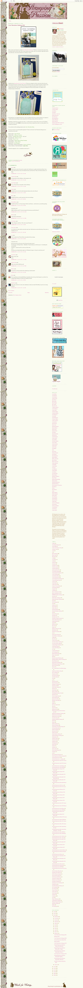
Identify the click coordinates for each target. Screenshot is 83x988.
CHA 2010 (54, 562)
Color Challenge (55, 574)
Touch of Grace (55, 890)
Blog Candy (54, 555)
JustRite (53, 637)
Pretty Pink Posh (55, 697)
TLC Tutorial (54, 888)
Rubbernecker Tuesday (56, 714)
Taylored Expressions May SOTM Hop (59, 833)
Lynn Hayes (54, 471)
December (56, 916)
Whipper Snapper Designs (56, 901)
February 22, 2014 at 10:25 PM (18, 265)
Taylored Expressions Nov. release (58, 837)
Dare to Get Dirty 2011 (56, 593)
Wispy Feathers (57, 941)
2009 (55, 973)
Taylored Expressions (56, 757)
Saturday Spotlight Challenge (57, 719)
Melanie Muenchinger (56, 479)
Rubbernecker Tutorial (56, 716)
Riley (53, 706)
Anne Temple (13, 182)
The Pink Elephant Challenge (57, 885)
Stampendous (54, 736)
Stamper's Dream (55, 738)
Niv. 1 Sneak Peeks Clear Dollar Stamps (59, 668)
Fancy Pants (54, 606)
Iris (52, 633)
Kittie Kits (54, 638)
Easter (53, 600)
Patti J (12, 167)
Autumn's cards (55, 549)
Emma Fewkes (54, 430)
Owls (53, 678)
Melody (12, 214)
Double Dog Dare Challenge (57, 599)
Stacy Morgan (54, 496)
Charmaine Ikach (55, 108)
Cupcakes (54, 588)
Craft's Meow (54, 583)
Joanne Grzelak (55, 444)
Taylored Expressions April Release (58, 765)
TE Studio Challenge (56, 881)
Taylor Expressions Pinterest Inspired (58, 756)
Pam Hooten (54, 486)
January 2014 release (56, 634)
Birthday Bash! (57, 936)
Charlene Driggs (55, 411)
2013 (55, 966)
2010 (55, 971)
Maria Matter (54, 474)
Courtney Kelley (55, 109)
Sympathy (54, 751)
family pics (54, 605)
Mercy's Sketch (55, 655)
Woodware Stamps (55, 903)
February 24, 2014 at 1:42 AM (18, 287)
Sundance (54, 747)
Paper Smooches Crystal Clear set (20, 83)
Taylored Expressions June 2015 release (59, 803)
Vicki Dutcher (54, 507)
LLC (53, 649)
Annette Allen (13, 176)
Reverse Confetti (55, 704)
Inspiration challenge (56, 631)
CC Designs (54, 559)
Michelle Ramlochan (56, 482)
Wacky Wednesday (55, 899)
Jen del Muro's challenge (56, 635)
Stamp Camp (54, 732)
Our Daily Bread (55, 676)
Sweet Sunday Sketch (56, 750)
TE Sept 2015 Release (56, 878)
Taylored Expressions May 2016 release (59, 823)
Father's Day (54, 608)
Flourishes (54, 615)
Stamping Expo (55, 742)
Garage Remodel (55, 621)
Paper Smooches (55, 682)
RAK (53, 701)
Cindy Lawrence (55, 420)
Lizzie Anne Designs (55, 647)
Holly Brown (54, 435)
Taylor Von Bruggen (55, 502)
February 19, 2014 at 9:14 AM (18, 186)
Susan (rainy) (13, 227)
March (56, 931)
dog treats (54, 596)
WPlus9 (53, 904)
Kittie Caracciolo (55, 461)
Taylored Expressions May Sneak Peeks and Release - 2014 (59, 830)
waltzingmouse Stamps (56, 900)
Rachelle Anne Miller (56, 700)
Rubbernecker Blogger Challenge (58, 713)
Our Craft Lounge (55, 675)
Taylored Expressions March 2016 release (59, 816)
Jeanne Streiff (54, 438)
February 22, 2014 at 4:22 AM (18, 251)
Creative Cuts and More (56, 586)
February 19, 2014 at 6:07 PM (18, 205)
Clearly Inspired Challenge (57, 572)
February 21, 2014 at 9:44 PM (18, 238)
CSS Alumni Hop (55, 587)
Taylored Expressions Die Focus (57, 785)
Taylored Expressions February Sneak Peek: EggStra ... (59, 956)
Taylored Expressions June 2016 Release (59, 805)
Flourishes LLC (55, 616)
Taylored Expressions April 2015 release (59, 760)
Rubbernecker (54, 709)
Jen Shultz (54, 112)
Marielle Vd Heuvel (55, 476)
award (53, 550)
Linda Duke (54, 464)
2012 (55, 968)
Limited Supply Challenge (57, 644)
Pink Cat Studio (55, 691)
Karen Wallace (54, 457)
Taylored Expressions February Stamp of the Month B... (59, 945)
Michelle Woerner (55, 483)
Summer (53, 745)
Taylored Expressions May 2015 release (59, 821)
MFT (53, 656)
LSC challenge (54, 652)
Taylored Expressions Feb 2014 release (59, 786)
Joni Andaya (13, 221)
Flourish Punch (55, 613)
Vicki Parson (54, 508)
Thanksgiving (54, 884)
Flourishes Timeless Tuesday (57, 618)
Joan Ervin (61, 28)
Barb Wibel (54, 399)
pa (52, 679)
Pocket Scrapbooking (56, 696)
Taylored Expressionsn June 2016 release (59, 868)
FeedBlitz (58, 71)
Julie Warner (54, 454)
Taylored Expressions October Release (59, 850)
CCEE (53, 561)
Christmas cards (55, 566)
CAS (53, 558)
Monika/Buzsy (14, 202)
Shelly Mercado (55, 121)
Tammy (12, 189)
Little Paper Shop (55, 646)
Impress (53, 627)
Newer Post (10, 292)
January (56, 964)
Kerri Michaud (54, 116)
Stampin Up (54, 741)
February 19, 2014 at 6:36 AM (18, 173)
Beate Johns (54, 401)
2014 (55, 915)
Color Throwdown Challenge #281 (60, 934)
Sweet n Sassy (54, 748)
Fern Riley (54, 432)
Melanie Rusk (54, 480)
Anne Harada (54, 395)
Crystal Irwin (54, 422)
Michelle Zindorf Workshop (57, 658)
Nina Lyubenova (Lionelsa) (57, 485)
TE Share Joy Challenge (56, 879)
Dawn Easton (54, 423)
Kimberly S (13, 283)
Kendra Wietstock (55, 115)
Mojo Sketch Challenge (56, 662)
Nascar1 (53, 666)
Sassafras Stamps (55, 717)
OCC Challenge (55, 672)
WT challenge (54, 906)
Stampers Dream (55, 739)
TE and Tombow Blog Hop (57, 871)
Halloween (54, 624)
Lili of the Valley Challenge (57, 641)
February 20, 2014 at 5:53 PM (18, 224)
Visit (54, 283)
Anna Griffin (54, 546)
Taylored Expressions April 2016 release (59, 763)
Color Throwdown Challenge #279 (60, 943)
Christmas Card (55, 565)
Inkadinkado (54, 630)
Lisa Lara (53, 467)
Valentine (54, 894)
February (56, 933)
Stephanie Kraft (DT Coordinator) (58, 122)
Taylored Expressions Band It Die (60, 939)
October (56, 920)
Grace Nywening (55, 433)
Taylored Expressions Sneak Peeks (58, 865)
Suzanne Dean (54, 499)
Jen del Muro (54, 439)
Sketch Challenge (55, 725)
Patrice (53, 488)
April (56, 930)
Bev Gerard (54, 404)
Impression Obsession (56, 628)
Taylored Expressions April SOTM (58, 767)
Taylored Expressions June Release (58, 808)
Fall (53, 603)
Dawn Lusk (54, 424)
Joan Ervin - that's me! (56, 113)
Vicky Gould (54, 510)
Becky (12, 195)
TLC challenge (54, 887)
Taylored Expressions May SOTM (58, 832)
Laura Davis (13, 254)
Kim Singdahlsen (55, 118)
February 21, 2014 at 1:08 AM (18, 232)
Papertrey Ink (54, 685)
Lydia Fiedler (54, 470)
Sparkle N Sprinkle (55, 729)
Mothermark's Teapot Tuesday (57, 663)
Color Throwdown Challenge (28, 49)
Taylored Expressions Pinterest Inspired (59, 851)
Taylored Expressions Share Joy (57, 863)
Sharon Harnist (54, 492)
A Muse (53, 543)
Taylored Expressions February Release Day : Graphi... (59, 948)
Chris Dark (54, 416)
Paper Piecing (54, 681)
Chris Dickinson (55, 417)
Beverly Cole (54, 405)
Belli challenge (55, 553)
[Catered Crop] (59, 300)
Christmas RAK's (55, 568)
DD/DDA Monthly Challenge (57, 594)
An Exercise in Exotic (56, 231)
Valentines (54, 896)
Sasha (53, 491)
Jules (53, 449)
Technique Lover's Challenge (57, 882)
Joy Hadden (54, 448)
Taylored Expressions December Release (59, 782)
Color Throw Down (55, 575)
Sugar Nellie (54, 744)
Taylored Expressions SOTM (57, 866)
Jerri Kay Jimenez (55, 441)
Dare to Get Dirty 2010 (56, 591)
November (56, 918)
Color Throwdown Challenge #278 (60, 953)
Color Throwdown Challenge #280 (16, 25)
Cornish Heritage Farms (56, 580)
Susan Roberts (54, 498)
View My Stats (54, 388)
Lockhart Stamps (55, 650)
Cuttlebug (54, 590)
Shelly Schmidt (55, 494)
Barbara (12, 268)
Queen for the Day (55, 698)
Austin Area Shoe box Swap (57, 547)
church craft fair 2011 (56, 569)
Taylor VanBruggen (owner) (57, 124)
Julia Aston (54, 451)
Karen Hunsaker (55, 455)
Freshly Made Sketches (56, 619)
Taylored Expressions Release (57, 854)
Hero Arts (54, 625)
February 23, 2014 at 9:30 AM (18, 272)
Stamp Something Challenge (57, 735)
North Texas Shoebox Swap (57, 671)
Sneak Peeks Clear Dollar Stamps (58, 726)
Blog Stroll (54, 556)
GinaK (53, 622)
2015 (55, 913)
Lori (12, 235)
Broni (12, 275)
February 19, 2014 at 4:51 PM (18, 192)
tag (52, 753)
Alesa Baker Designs (55, 544)
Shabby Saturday (55, 723)
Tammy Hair (54, 501)
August (56, 923)
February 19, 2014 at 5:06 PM (18, 199)
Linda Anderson (55, 463)
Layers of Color (55, 640)
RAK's (53, 703)
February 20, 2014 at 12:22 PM (18, 218)
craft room (54, 581)
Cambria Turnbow (55, 407)
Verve (53, 897)
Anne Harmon (54, 397)
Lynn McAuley (55, 473)
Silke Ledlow (54, 495)
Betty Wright (54, 402)
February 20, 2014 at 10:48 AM (18, 211)
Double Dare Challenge (56, 597)
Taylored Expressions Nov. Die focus (58, 836)
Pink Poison (54, 694)
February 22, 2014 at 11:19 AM (18, 259)
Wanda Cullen (13, 262)
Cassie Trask (54, 410)
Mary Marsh (54, 477)
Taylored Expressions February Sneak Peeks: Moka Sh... (59, 959)
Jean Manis (54, 111)
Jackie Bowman (55, 436)
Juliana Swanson (55, 452)
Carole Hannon (55, 408)
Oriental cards (54, 674)
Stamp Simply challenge (56, 734)
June (55, 926)
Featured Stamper (55, 609)
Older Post (47, 292)
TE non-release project (56, 875)
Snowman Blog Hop (55, 728)
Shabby (53, 722)
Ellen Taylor (54, 429)
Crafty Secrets (54, 584)
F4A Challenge (55, 602)
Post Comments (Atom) (17, 295)
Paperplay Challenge (56, 684)
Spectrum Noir (54, 731)
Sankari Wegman (55, 119)
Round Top (54, 707)
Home (10, 21)
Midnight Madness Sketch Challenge (58, 659)
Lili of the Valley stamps (56, 643)
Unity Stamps (54, 893)
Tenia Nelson (54, 504)
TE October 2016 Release (56, 876)
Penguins (53, 688)
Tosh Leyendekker (55, 505)
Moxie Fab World (55, 665)
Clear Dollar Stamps (55, 571)
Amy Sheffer (54, 394)
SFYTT (53, 720)
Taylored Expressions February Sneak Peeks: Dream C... (59, 951)
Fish (53, 612)
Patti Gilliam (54, 489)
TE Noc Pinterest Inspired (56, 874)
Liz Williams (54, 469)
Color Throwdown (16, 161)
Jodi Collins (54, 446)
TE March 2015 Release (56, 872)
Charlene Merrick (55, 413)
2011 (55, 970)
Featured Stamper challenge (57, 611)
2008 (55, 975)
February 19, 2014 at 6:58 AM (18, 180)
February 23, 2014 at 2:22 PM (18, 280)
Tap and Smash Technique (56, 754)
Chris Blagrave (54, 414)
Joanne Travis (54, 445)
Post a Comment (11, 290)
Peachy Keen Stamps (55, 687)
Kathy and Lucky (55, 458)
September (56, 921)
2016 (55, 911)
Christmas (54, 564)
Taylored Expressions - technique (58, 759)
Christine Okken (55, 419)
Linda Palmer (54, 466)
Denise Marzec (54, 427)
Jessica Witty (54, 442)
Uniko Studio (54, 891)
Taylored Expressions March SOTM (58, 819)
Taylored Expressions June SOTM (58, 810)
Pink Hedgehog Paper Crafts (57, 693)
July (55, 925)
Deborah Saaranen (55, 426)
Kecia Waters (54, 460)
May (55, 928)
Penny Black (54, 690)
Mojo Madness (54, 660)
